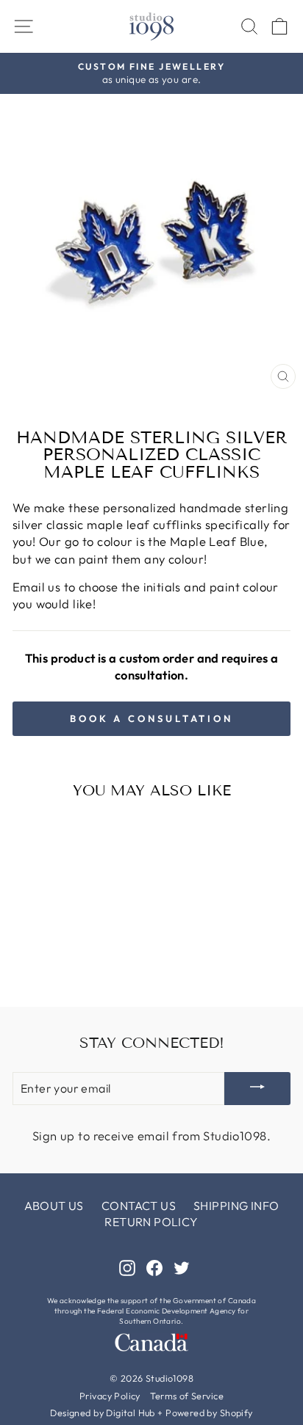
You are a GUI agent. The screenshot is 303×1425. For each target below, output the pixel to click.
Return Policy (151, 1221)
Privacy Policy (109, 1396)
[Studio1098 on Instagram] (127, 1267)
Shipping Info (236, 1205)
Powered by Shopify (208, 1412)
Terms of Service (187, 1396)
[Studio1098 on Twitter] (182, 1267)
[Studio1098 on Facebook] (154, 1267)
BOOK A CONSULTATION (151, 718)
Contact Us (138, 1205)
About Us (54, 1205)
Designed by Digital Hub (102, 1412)
